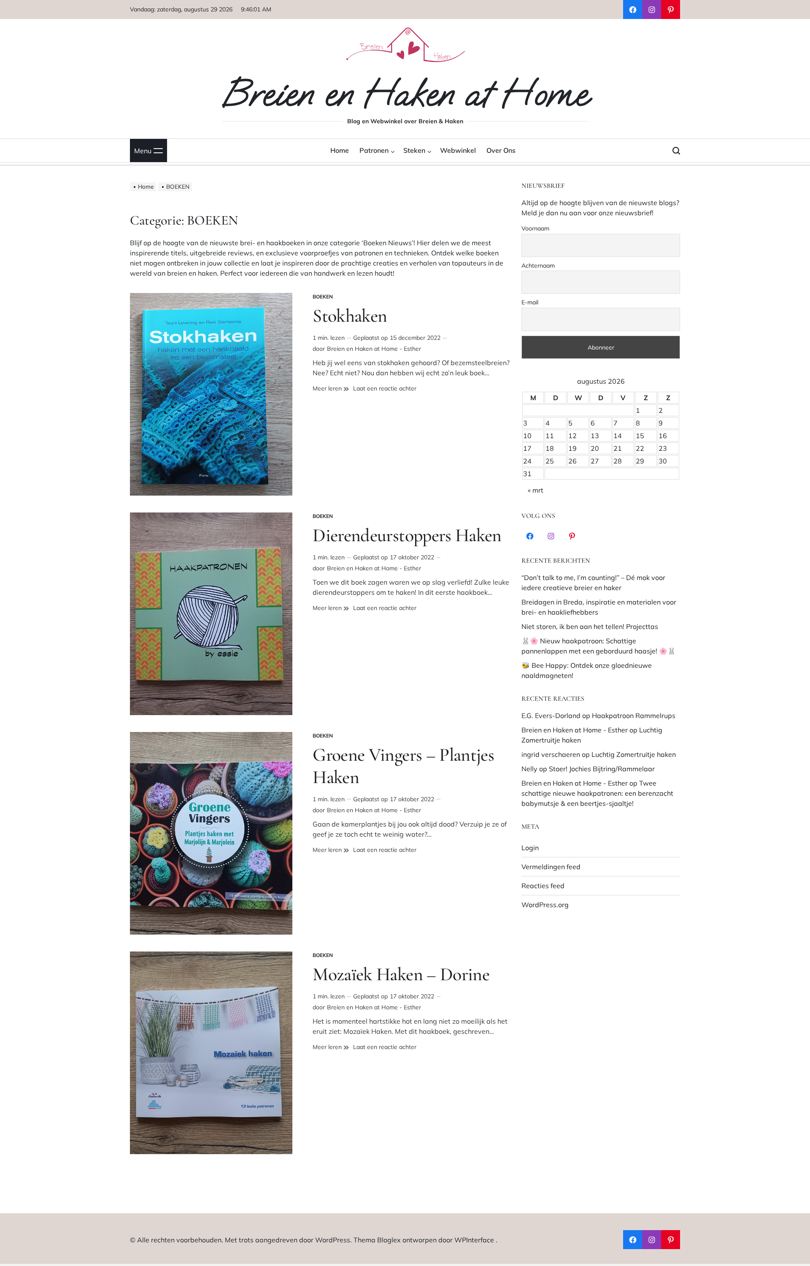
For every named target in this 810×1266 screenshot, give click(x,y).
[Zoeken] (676, 150)
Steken (414, 150)
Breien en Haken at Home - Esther (374, 348)
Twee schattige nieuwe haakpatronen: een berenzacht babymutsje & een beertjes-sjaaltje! (597, 793)
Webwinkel (458, 150)
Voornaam (535, 228)
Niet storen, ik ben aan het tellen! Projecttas (589, 626)
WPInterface (474, 1240)
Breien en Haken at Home (405, 94)
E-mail (529, 302)
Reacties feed (542, 885)
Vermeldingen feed (550, 866)
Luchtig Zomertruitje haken (633, 754)
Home (339, 150)
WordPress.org (545, 904)
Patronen (374, 150)
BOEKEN (323, 296)
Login (530, 847)
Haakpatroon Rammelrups (633, 715)
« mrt (535, 490)
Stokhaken (350, 315)
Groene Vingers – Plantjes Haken (403, 766)
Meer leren (331, 388)
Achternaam (538, 265)
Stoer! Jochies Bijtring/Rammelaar (602, 768)
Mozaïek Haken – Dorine (401, 974)
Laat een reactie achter (384, 388)
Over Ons (501, 150)
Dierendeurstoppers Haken (407, 535)
